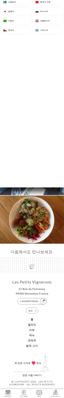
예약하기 (7, 396)
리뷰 (32, 329)
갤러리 (32, 324)
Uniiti (38, 375)
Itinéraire (55, 396)
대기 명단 (24, 396)
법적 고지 (32, 345)
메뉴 (32, 335)
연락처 (32, 340)
